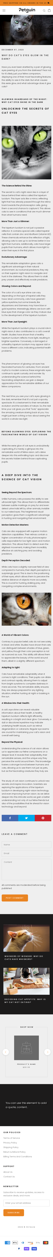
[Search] (44, 10)
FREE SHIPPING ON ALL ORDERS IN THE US (25, 3)
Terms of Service (11, 1138)
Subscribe (14, 1212)
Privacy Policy (10, 1142)
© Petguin (26, 1227)
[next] (47, 1052)
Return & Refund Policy (14, 1152)
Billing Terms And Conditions (17, 1156)
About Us (7, 1172)
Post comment (15, 898)
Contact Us (9, 1176)
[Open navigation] (4, 10)
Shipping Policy (11, 1147)
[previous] (5, 1052)
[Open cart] (49, 10)
